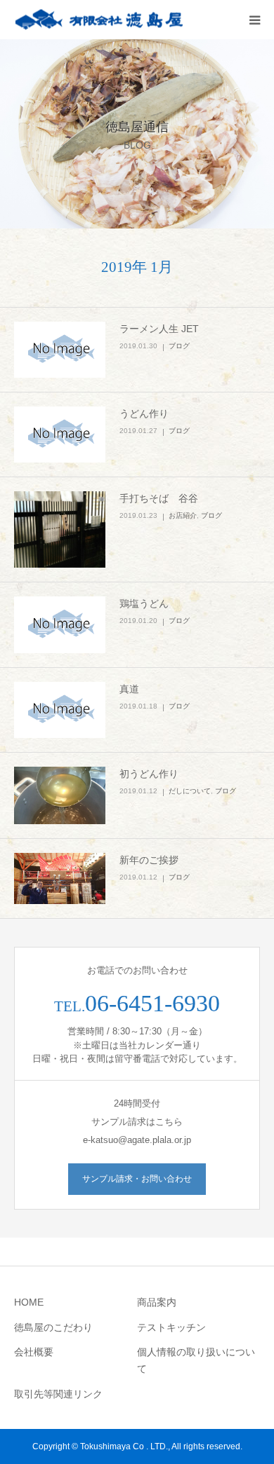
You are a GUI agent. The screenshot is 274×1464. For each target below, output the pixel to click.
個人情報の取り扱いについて (196, 1360)
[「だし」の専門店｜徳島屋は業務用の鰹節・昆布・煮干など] (98, 20)
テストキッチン (171, 1327)
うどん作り (144, 413)
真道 (129, 689)
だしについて (190, 791)
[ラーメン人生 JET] (59, 350)
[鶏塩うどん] (59, 624)
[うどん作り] (59, 434)
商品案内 (156, 1302)
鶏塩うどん (144, 603)
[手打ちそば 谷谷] (59, 529)
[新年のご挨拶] (59, 878)
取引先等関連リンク (58, 1394)
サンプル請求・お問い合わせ (137, 1179)
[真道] (59, 710)
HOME (29, 1302)
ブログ (179, 346)
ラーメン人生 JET (159, 328)
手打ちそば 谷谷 (158, 498)
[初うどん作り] (59, 795)
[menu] (254, 19)
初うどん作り (148, 773)
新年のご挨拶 (148, 860)
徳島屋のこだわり (53, 1327)
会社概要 (33, 1351)
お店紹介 (183, 515)
